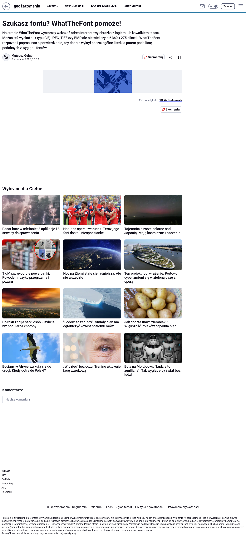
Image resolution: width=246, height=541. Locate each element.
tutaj (73, 533)
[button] (213, 6)
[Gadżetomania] (30, 6)
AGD (4, 487)
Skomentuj (155, 57)
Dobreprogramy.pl (104, 6)
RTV (4, 475)
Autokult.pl (133, 6)
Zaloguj (228, 6)
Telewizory (7, 492)
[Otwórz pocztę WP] (202, 6)
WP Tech (52, 6)
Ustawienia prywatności (182, 507)
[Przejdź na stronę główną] (6, 9)
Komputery (7, 483)
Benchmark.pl (75, 6)
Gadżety (6, 479)
